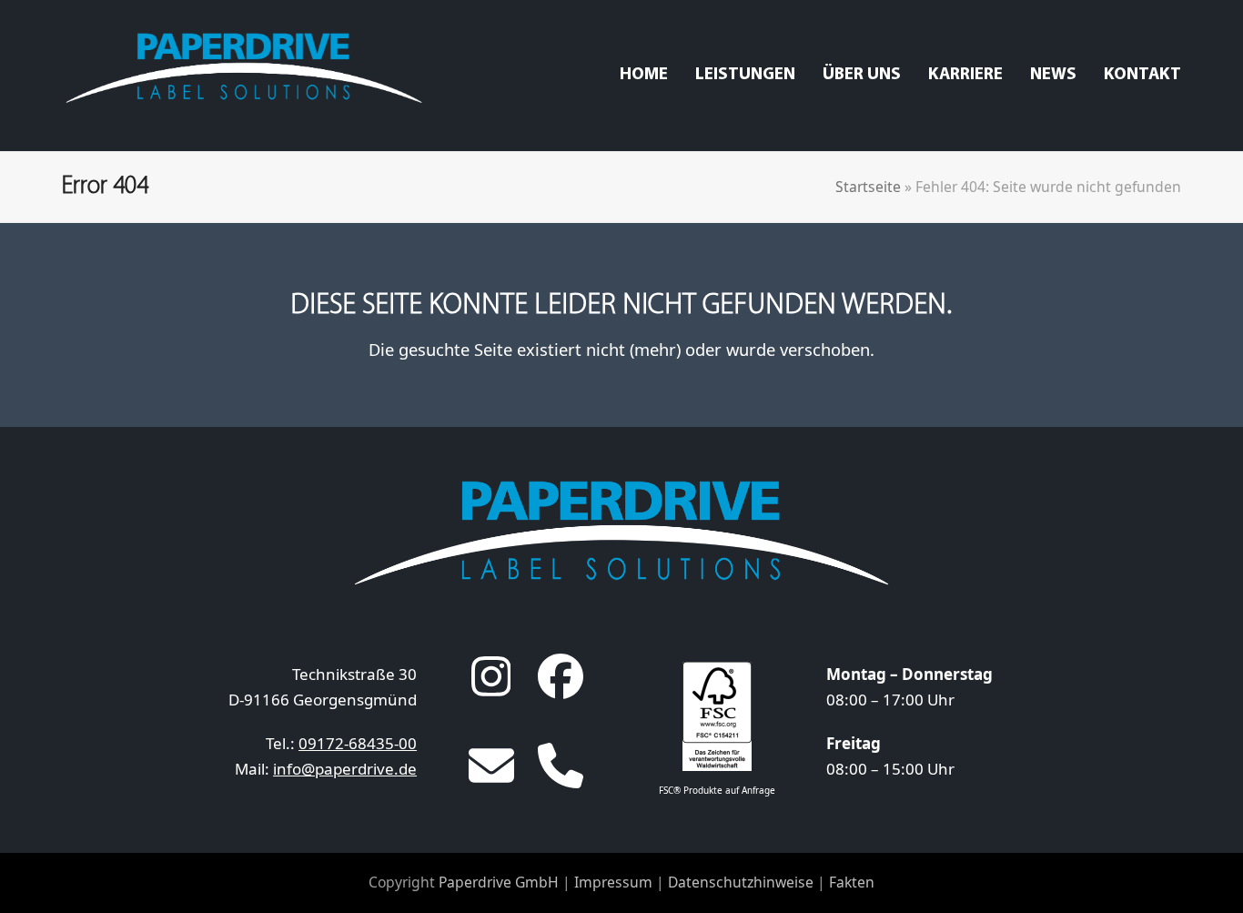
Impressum (613, 882)
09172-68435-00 (357, 743)
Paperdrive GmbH (499, 882)
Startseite (868, 187)
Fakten (851, 882)
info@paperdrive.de (345, 768)
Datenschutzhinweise (741, 882)
